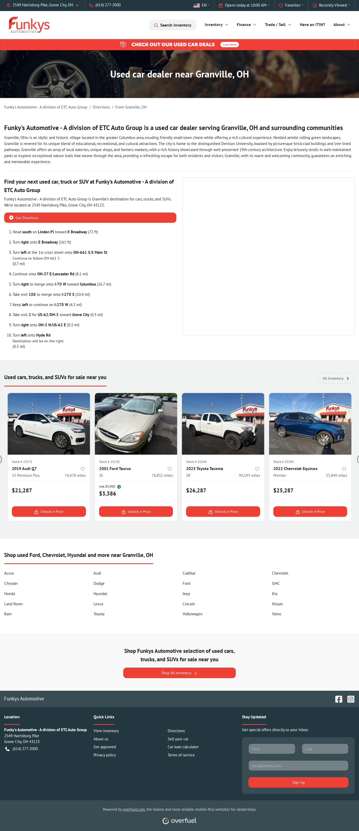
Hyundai (100, 593)
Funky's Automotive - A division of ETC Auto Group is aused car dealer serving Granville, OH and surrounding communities (173, 127)
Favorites (292, 5)
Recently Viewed (333, 5)
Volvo (276, 613)
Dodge (99, 583)
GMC (276, 583)
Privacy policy (105, 754)
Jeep (186, 593)
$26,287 (196, 490)
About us (101, 738)
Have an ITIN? (312, 24)
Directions (176, 730)
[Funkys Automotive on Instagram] (349, 698)
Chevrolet (280, 573)
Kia (274, 593)
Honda (9, 593)
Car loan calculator (183, 746)
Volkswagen (192, 613)
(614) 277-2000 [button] (108, 4)
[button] (44, 5)
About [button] (339, 24)
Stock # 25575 (22, 462)
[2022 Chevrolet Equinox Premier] (310, 424)
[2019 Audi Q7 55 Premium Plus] (49, 424)
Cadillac (189, 573)
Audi (97, 573)
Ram (8, 613)
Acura (9, 573)
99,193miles (249, 475)
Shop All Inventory (176, 672)
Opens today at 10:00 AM (245, 5)
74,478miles (75, 475)
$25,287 (283, 490)
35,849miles (336, 475)
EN (204, 5)
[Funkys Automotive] (29, 24)
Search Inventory (175, 25)
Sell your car (178, 738)
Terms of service (181, 754)
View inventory (106, 730)
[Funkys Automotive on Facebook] (337, 698)
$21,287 (22, 490)
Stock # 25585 (283, 462)
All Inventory (333, 378)
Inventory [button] (214, 24)
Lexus (98, 603)
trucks (148, 199)
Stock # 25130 (109, 462)
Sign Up (298, 782)
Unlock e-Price (51, 511)
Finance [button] (244, 24)
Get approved (105, 746)
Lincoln (189, 603)
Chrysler (11, 583)
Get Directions (27, 217)
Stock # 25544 (196, 462)
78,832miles (162, 475)
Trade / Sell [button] (275, 24)
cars (138, 199)
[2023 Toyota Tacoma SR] (223, 424)
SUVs (166, 199)
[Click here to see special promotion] (179, 44)
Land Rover (13, 603)
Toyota (99, 613)
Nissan (277, 603)
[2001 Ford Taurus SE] (136, 424)
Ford (186, 583)
